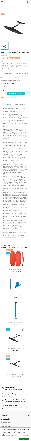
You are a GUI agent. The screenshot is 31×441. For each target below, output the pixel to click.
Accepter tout (24, 439)
